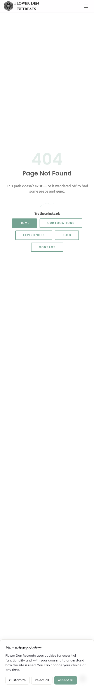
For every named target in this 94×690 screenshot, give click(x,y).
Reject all (42, 680)
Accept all (65, 680)
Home (24, 223)
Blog (67, 235)
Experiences (34, 235)
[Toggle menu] (86, 6)
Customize (17, 680)
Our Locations (61, 223)
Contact (47, 247)
